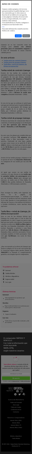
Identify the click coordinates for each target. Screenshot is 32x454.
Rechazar (26, 36)
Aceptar (18, 36)
